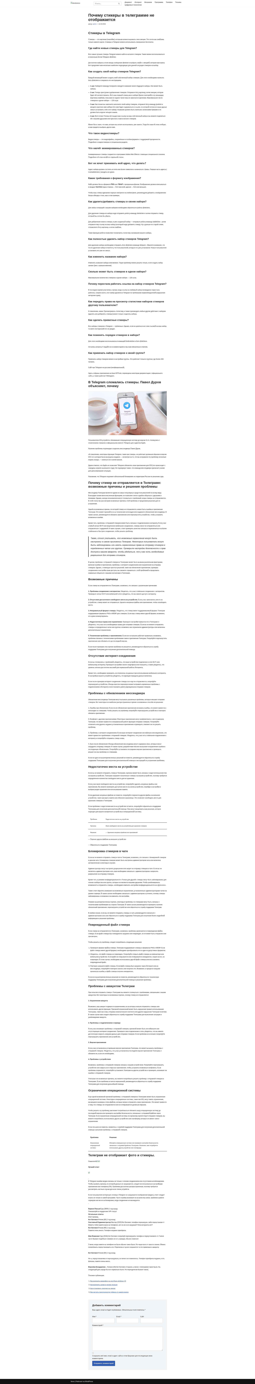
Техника (178, 2)
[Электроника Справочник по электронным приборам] (81, 3)
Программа (159, 2)
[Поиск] (119, 4)
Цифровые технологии (133, 5)
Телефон (169, 2)
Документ (128, 2)
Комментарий (97, 1325)
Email (118, 1316)
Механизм (148, 2)
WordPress (89, 1381)
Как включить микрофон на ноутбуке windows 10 (108, 1281)
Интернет (138, 2)
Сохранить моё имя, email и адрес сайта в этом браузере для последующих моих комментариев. (122, 1357)
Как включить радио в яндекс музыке (103, 1285)
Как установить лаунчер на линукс (102, 1288)
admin (95, 24)
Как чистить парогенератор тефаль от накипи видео (109, 1292)
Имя (94, 1316)
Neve (73, 1381)
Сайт (142, 1316)
